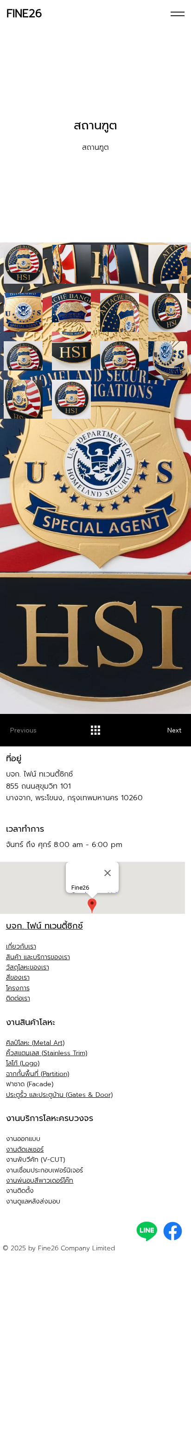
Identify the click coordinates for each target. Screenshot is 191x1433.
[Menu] (178, 14)
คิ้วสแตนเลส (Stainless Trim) (46, 1053)
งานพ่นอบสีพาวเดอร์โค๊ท (39, 1180)
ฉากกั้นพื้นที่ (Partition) (37, 1074)
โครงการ (18, 988)
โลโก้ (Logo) (22, 1063)
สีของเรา (18, 977)
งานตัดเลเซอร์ (25, 1149)
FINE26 (24, 13)
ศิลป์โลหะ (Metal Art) (35, 1043)
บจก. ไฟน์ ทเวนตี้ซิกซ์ (44, 925)
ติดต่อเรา (18, 998)
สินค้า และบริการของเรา (38, 957)
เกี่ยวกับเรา (21, 946)
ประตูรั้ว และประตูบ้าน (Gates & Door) (59, 1095)
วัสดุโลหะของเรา (27, 967)
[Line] (146, 1231)
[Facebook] (172, 1231)
